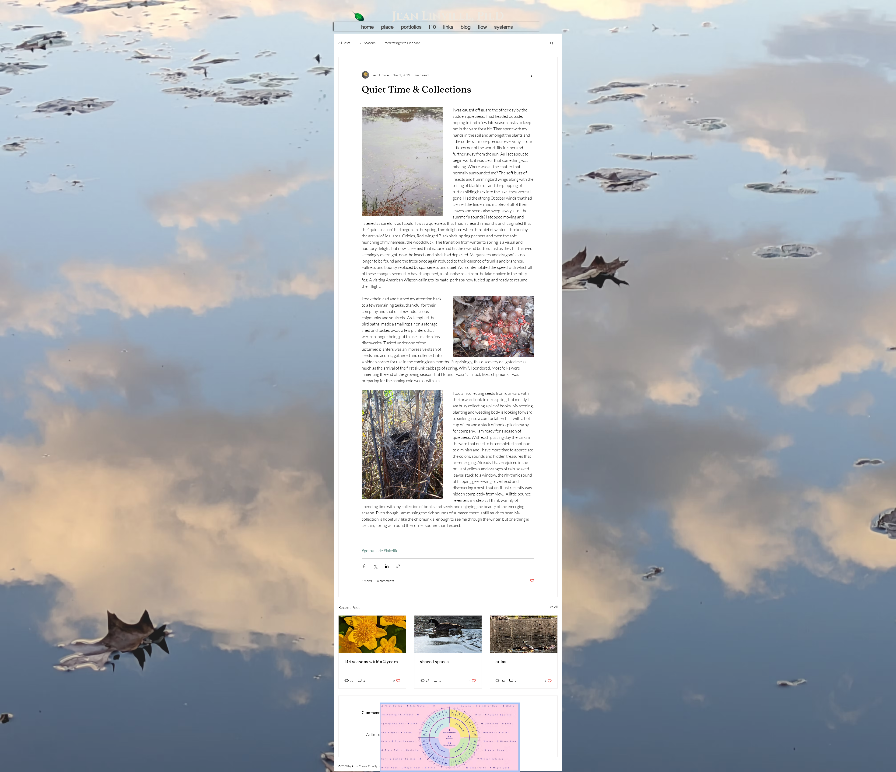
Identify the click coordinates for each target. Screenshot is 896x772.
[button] (552, 43)
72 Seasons (367, 43)
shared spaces (434, 661)
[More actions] (531, 75)
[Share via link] (398, 566)
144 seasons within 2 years (371, 661)
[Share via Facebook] (364, 566)
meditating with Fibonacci (402, 43)
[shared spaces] (448, 634)
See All (553, 607)
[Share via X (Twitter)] (375, 566)
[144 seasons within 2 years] (372, 634)
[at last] (523, 634)
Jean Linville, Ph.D (448, 16)
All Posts (344, 43)
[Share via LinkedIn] (387, 566)
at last (502, 661)
